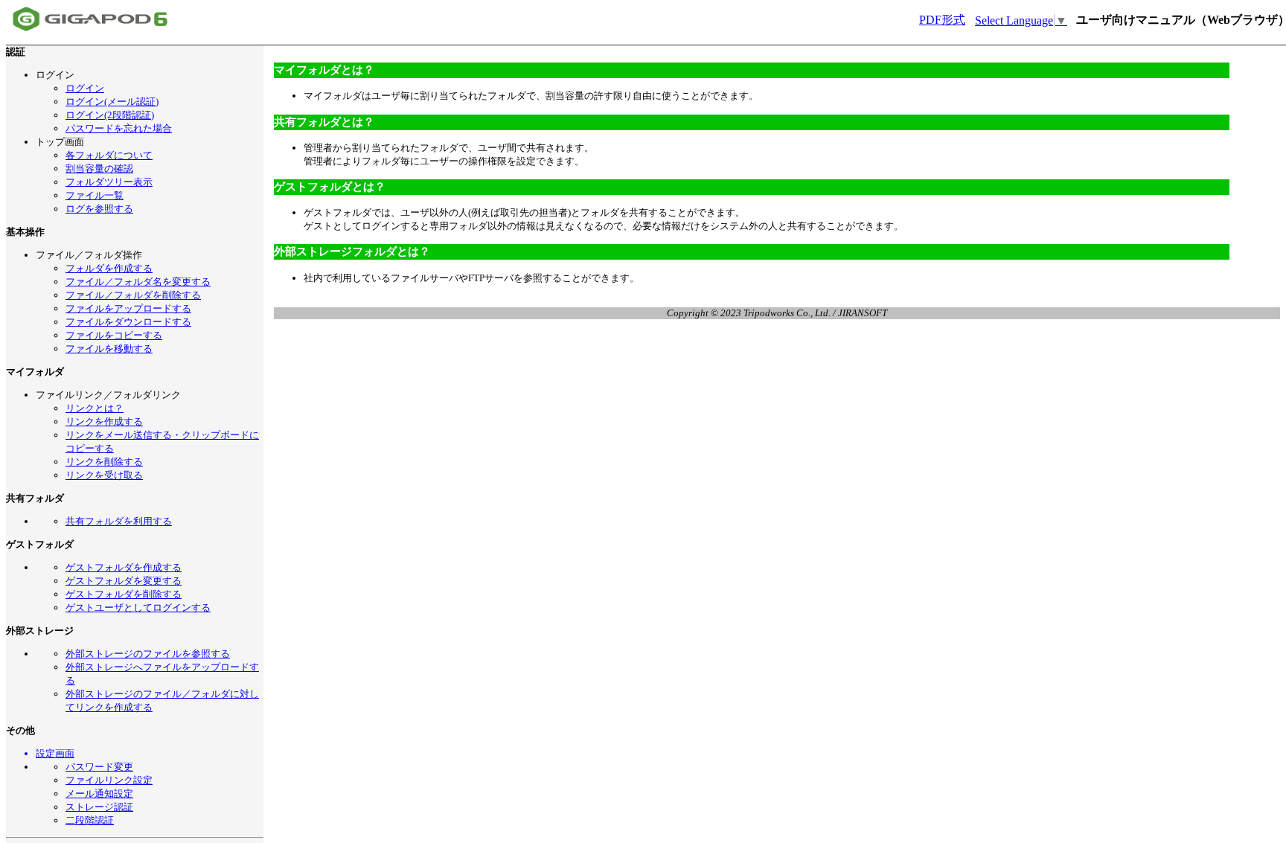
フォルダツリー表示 (109, 181)
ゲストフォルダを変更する (123, 580)
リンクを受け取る (104, 475)
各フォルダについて (109, 155)
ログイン (84, 88)
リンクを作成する (104, 421)
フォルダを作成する (109, 268)
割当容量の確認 (99, 168)
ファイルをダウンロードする (128, 321)
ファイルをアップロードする (128, 308)
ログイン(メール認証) (112, 101)
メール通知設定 (99, 793)
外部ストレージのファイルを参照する (147, 653)
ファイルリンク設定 (109, 780)
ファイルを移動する (109, 348)
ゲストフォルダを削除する (123, 594)
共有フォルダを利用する (118, 521)
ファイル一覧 (94, 195)
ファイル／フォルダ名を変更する (138, 281)
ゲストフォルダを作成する (123, 567)
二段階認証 (89, 820)
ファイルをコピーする (113, 335)
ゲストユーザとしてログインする (138, 607)
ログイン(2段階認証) (109, 115)
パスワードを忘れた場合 (118, 128)
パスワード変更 (99, 766)
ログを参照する (99, 208)
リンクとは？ (94, 408)
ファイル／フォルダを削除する (133, 295)
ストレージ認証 (99, 806)
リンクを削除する (104, 461)
